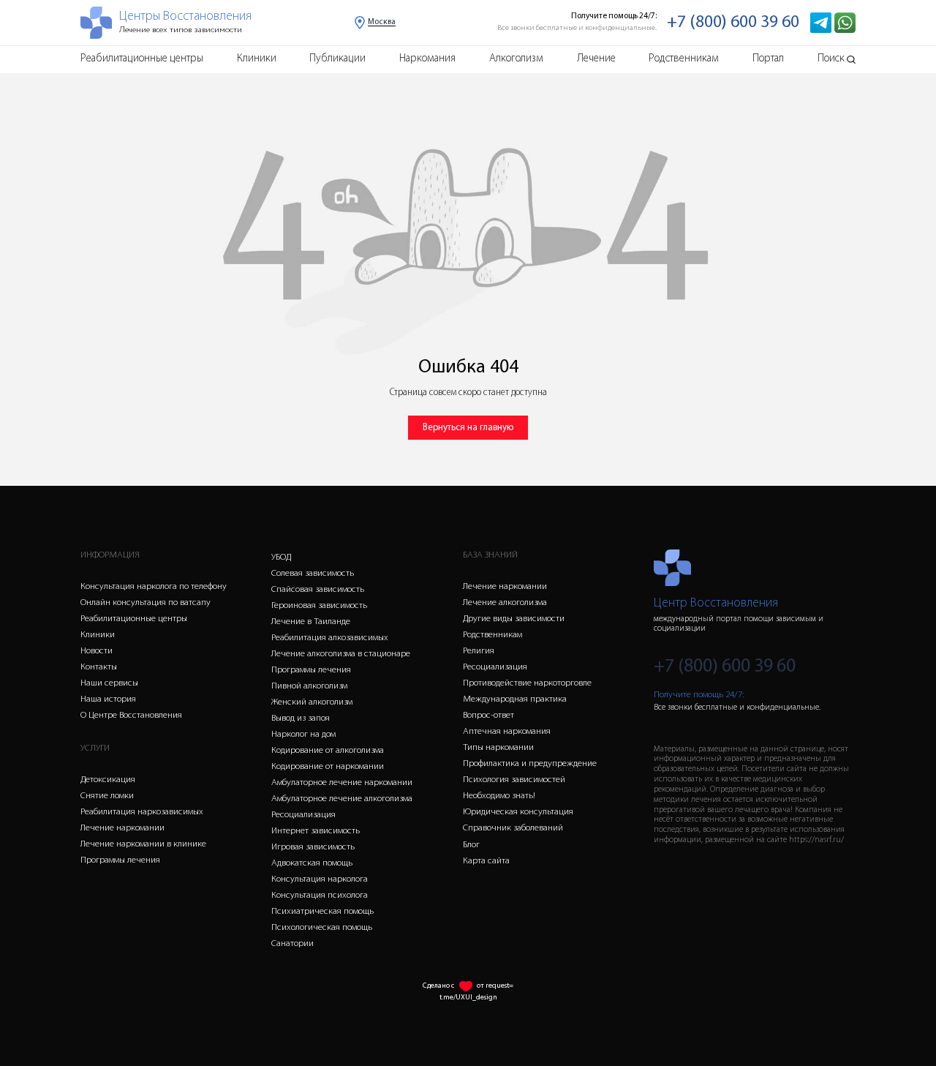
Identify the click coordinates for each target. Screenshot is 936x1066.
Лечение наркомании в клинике (143, 844)
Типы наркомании (498, 747)
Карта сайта (486, 861)
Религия (478, 651)
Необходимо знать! (499, 795)
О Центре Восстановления (131, 715)
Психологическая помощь (321, 927)
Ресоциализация (303, 814)
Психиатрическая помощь (322, 911)
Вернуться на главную (468, 427)
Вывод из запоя (300, 718)
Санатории (292, 943)
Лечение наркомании (122, 828)
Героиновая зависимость (319, 605)
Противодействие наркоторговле (527, 683)
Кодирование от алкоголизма (327, 750)
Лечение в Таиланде (310, 621)
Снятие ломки (107, 795)
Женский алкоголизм (311, 702)
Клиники (256, 58)
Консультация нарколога (319, 879)
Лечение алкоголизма (505, 602)
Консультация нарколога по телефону (153, 586)
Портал (768, 58)
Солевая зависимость (312, 573)
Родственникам (684, 58)
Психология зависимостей (514, 779)
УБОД (281, 557)
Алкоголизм (516, 58)
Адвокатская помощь (311, 863)
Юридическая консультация (518, 812)
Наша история (108, 699)
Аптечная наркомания (507, 731)
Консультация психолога (319, 895)
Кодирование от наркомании (327, 766)
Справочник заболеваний (513, 828)
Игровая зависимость (313, 847)
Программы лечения (120, 860)
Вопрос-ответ (488, 715)
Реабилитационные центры (141, 58)
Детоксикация (107, 779)
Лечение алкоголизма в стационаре (340, 653)
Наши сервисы (109, 683)
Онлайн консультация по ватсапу (145, 602)
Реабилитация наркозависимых (141, 812)
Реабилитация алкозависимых (329, 637)
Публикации (337, 58)
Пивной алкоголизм (309, 686)
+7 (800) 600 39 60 (733, 22)
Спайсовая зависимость (317, 589)
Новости (96, 651)
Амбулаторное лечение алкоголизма (341, 798)
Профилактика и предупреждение (530, 763)
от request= (495, 986)
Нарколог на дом (303, 734)
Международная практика (515, 699)
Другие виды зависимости (514, 618)
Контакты (98, 667)
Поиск (831, 58)
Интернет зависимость (315, 831)
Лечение (596, 58)
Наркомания (427, 58)
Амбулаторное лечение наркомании (341, 782)
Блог (471, 844)
